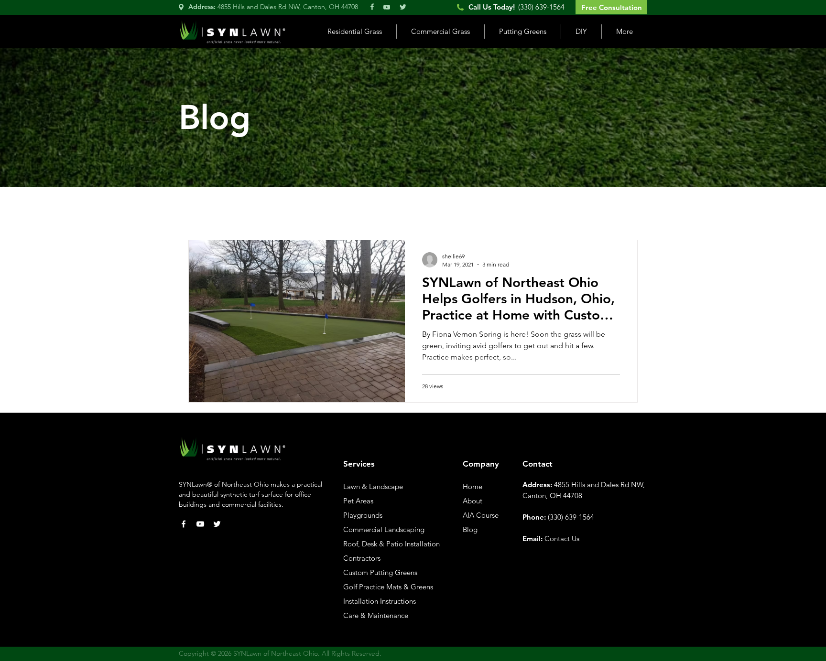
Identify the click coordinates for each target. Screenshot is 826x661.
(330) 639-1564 (571, 517)
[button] (354, 31)
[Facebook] (183, 524)
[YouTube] (200, 524)
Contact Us (561, 538)
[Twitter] (217, 524)
